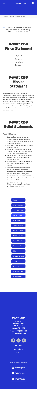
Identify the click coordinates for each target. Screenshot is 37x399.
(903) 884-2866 (20, 334)
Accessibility (18, 349)
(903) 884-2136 (21, 331)
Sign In (18, 352)
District (5, 17)
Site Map (18, 346)
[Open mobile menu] (4, 3)
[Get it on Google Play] (18, 373)
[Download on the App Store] (18, 379)
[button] (21, 3)
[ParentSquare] (18, 367)
